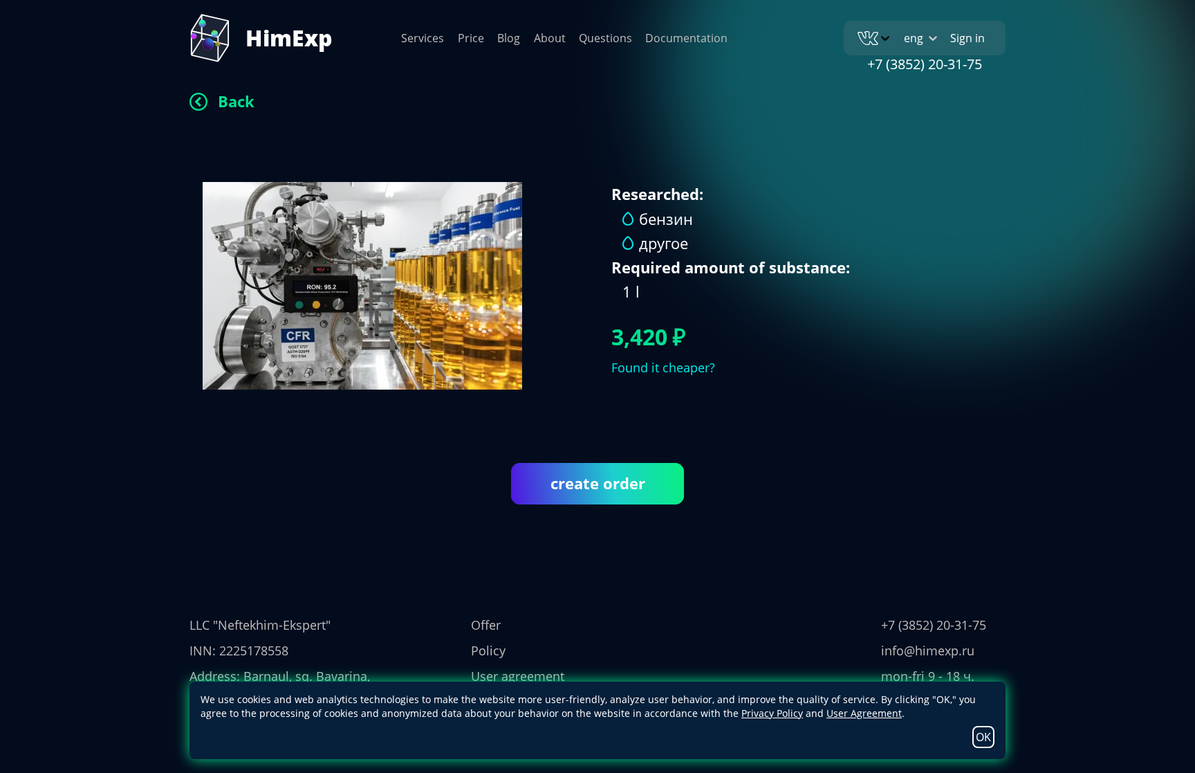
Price (471, 38)
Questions (605, 38)
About (550, 38)
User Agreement (864, 713)
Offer (486, 625)
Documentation (686, 38)
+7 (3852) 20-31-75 (924, 64)
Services (422, 38)
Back (236, 101)
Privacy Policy (772, 713)
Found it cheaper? (663, 367)
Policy (488, 650)
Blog (508, 38)
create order (597, 483)
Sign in (967, 38)
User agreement (517, 676)
